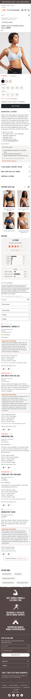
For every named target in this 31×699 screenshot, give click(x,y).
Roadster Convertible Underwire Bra (23, 231)
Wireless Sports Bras (7, 582)
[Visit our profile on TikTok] (22, 695)
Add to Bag (15, 106)
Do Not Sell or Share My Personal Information (11, 687)
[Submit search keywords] (29, 15)
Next (30, 53)
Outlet (8, 5)
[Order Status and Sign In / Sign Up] (22, 10)
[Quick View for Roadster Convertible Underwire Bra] (27, 226)
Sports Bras (4, 18)
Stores (12, 5)
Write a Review (15, 250)
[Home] (10, 10)
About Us (5, 661)
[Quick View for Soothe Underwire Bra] (12, 226)
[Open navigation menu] (28, 10)
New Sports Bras (6, 574)
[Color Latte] (10, 81)
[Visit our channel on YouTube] (17, 695)
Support (4, 665)
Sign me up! (15, 655)
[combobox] (13, 15)
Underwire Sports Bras (8, 578)
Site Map (4, 685)
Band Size (3, 84)
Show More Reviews (11, 558)
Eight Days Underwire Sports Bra (9, 209)
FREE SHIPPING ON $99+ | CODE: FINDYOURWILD (15, 2)
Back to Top (22, 558)
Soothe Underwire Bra (9, 230)
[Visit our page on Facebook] (13, 695)
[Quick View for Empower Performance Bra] (27, 204)
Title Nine (3, 5)
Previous (1, 53)
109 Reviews (13, 76)
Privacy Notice (24, 685)
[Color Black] (3, 81)
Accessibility (16, 689)
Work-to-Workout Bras (8, 19)
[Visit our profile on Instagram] (9, 695)
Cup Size (3, 91)
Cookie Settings (26, 687)
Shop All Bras (13, 18)
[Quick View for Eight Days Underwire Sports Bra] (12, 204)
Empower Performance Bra (23, 209)
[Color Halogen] (7, 81)
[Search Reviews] (28, 299)
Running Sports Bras (22, 582)
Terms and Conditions (13, 685)
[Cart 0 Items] (25, 10)
